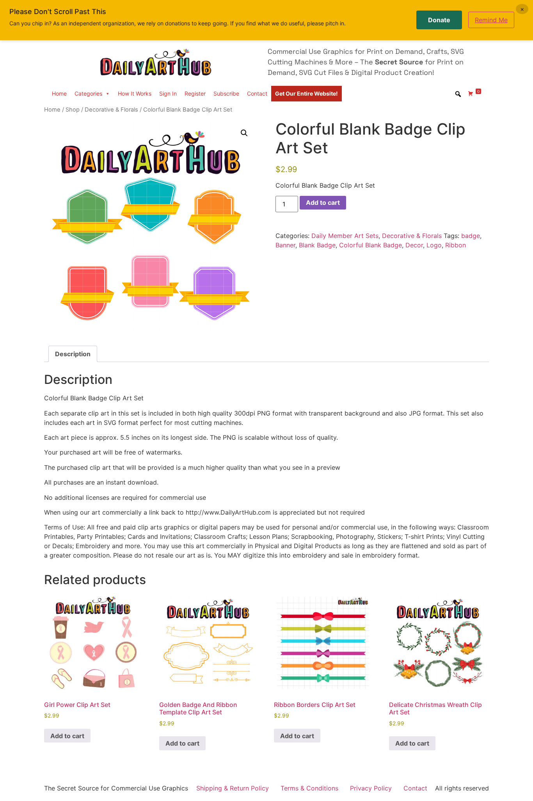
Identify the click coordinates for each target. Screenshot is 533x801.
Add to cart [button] (67, 736)
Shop (73, 109)
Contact (257, 93)
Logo (434, 245)
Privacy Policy (371, 788)
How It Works (134, 93)
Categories (88, 93)
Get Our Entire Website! (306, 93)
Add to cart (323, 202)
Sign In (168, 93)
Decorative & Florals (111, 109)
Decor (414, 245)
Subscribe (226, 93)
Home (59, 93)
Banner (285, 245)
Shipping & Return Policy (232, 788)
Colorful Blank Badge (370, 245)
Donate (439, 20)
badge (470, 236)
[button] (244, 133)
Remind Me (491, 20)
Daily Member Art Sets (344, 236)
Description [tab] (73, 354)
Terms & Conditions (309, 788)
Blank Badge (317, 245)
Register (195, 93)
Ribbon (455, 245)
